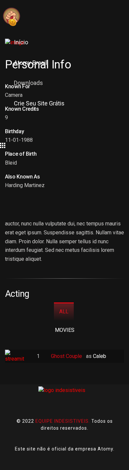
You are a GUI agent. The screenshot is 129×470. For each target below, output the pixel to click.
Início (21, 42)
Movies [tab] (64, 330)
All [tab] (63, 311)
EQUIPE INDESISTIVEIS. (62, 421)
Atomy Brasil (30, 62)
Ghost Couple (67, 356)
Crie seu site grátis (39, 103)
